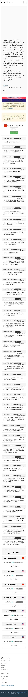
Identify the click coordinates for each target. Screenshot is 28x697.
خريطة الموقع (4, 678)
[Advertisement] (14, 23)
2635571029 (11, 611)
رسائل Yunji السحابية (7, 2)
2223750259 (11, 637)
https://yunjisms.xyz (21, 692)
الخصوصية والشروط (5, 660)
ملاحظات (3, 667)
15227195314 (13, 558)
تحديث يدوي (14, 128)
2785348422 (11, 571)
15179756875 (13, 584)
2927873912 (11, 598)
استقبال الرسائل (14, 566)
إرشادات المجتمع (4, 663)
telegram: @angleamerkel (7, 685)
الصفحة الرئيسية (4, 676)
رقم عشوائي (14, 132)
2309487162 (11, 624)
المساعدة (3, 665)
